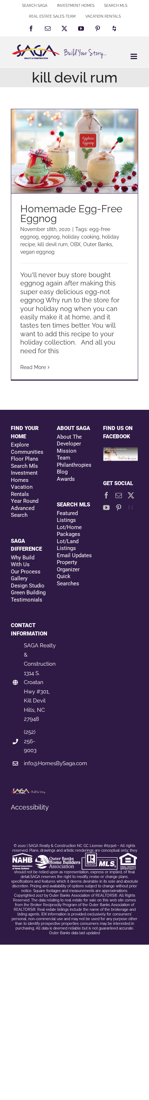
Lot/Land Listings (67, 545)
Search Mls (24, 466)
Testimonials (26, 599)
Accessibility (30, 807)
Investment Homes (24, 476)
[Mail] (118, 495)
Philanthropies (74, 465)
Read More (33, 367)
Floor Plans (24, 459)
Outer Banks (97, 244)
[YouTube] (106, 507)
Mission (66, 451)
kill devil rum (53, 244)
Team (63, 457)
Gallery (19, 578)
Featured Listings (67, 517)
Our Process (26, 571)
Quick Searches (68, 580)
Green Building (28, 592)
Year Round (24, 501)
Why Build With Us (22, 561)
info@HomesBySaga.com (55, 763)
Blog (62, 472)
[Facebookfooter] (120, 451)
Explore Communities (27, 448)
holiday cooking (80, 237)
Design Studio (27, 585)
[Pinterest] (118, 507)
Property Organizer (68, 566)
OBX (75, 244)
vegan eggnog (37, 252)
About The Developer (69, 440)
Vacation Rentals (22, 490)
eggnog (50, 237)
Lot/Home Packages (69, 531)
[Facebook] (106, 495)
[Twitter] (131, 495)
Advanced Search (22, 512)
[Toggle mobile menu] (134, 56)
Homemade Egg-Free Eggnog (71, 214)
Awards (66, 479)
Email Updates (74, 555)
